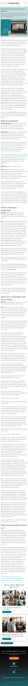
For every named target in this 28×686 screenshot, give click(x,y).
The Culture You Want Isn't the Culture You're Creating (12, 635)
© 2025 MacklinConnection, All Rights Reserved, (14, 677)
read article (7, 612)
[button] (25, 3)
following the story (19, 157)
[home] (10, 3)
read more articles (7, 643)
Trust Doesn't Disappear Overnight (11, 608)
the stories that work (16, 176)
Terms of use (18, 681)
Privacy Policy (10, 681)
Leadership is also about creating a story (14, 154)
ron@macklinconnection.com (14, 669)
